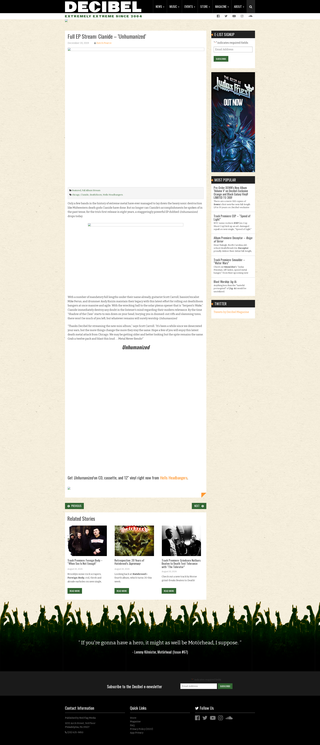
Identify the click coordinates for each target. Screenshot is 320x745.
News (159, 6)
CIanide (85, 194)
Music (174, 6)
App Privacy (136, 732)
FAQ (132, 725)
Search (252, 10)
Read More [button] (75, 591)
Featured (76, 190)
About (238, 6)
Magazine (221, 6)
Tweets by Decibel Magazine (231, 312)
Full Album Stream (91, 190)
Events (189, 6)
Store (204, 6)
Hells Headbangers (113, 194)
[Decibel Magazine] (103, 6)
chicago (76, 194)
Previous (75, 506)
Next (198, 506)
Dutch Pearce (104, 43)
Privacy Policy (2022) (141, 729)
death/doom (96, 194)
